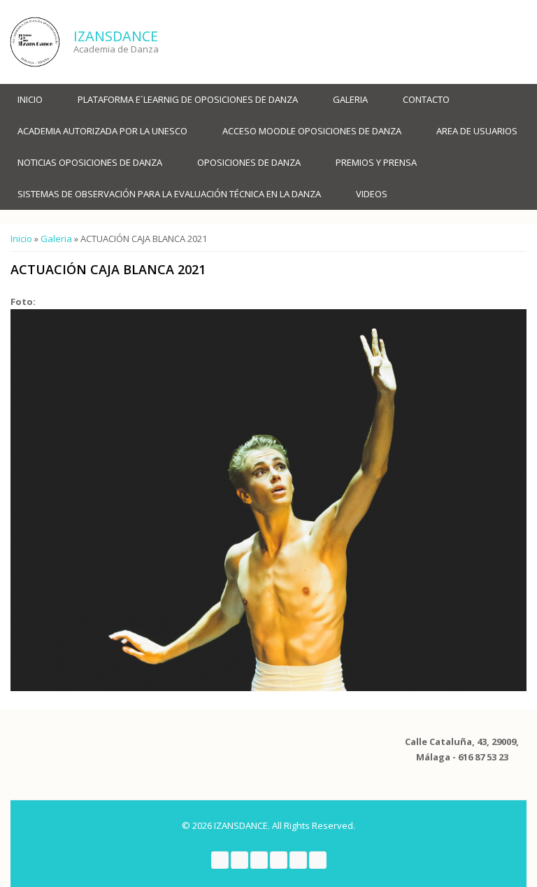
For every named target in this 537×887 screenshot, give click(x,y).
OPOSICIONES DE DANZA (249, 162)
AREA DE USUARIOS (476, 131)
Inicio (30, 99)
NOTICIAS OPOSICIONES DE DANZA (89, 162)
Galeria (350, 99)
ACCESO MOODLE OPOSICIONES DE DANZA (311, 131)
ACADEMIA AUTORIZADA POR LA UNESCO (102, 131)
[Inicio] (35, 42)
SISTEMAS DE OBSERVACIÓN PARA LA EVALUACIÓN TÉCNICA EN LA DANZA (169, 193)
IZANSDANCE (115, 36)
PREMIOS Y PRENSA (376, 162)
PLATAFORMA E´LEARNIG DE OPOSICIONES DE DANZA (188, 99)
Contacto (426, 99)
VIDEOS (371, 193)
